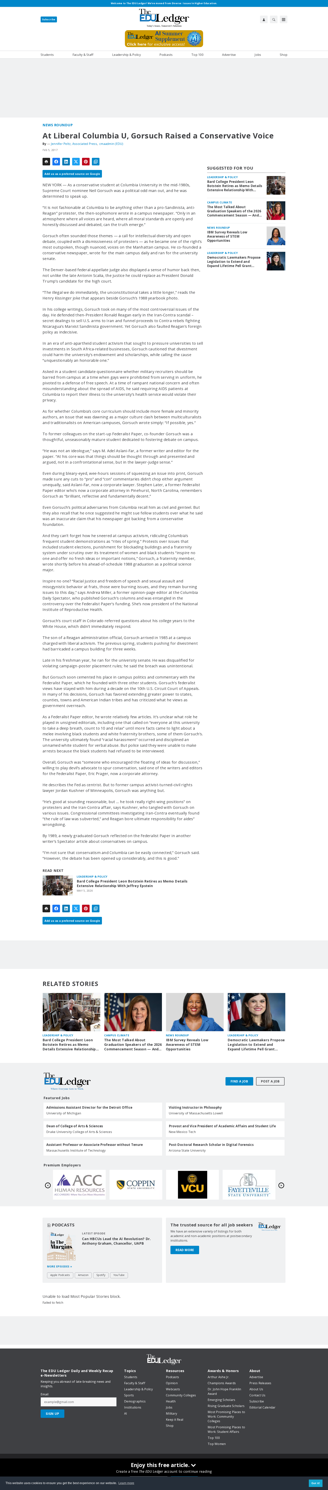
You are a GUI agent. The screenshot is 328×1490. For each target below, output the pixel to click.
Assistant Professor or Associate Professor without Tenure (94, 1145)
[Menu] (283, 19)
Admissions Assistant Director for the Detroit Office (89, 1107)
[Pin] (86, 161)
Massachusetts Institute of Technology (76, 1150)
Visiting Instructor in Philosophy (195, 1107)
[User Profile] (264, 19)
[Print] (46, 161)
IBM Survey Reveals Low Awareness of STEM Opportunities (227, 236)
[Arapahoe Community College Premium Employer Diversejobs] (192, 1184)
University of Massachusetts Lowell (196, 1113)
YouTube (119, 1275)
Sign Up (52, 1414)
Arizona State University (187, 1150)
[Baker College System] (136, 1184)
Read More (185, 1250)
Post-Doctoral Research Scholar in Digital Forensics (211, 1145)
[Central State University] (79, 1184)
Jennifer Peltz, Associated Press (74, 144)
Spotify (100, 1275)
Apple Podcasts (60, 1275)
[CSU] (249, 1184)
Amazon (83, 1275)
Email (44, 1394)
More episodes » (59, 1266)
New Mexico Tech (182, 1132)
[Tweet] (76, 161)
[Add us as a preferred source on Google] (95, 161)
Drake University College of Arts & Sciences (79, 1132)
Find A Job (239, 1081)
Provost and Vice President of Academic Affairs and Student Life (222, 1126)
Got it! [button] (315, 1483)
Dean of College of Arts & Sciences (74, 1126)
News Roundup (58, 125)
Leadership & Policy (92, 876)
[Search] (274, 19)
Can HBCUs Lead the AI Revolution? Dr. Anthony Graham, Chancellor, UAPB (116, 1241)
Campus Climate (219, 202)
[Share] (56, 161)
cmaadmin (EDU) (111, 144)
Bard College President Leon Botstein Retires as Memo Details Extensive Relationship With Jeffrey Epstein (132, 883)
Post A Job (270, 1081)
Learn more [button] (126, 1483)
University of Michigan (63, 1113)
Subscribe (48, 19)
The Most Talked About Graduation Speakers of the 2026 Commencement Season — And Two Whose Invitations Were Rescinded (234, 211)
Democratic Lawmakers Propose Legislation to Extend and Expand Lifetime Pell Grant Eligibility (234, 261)
